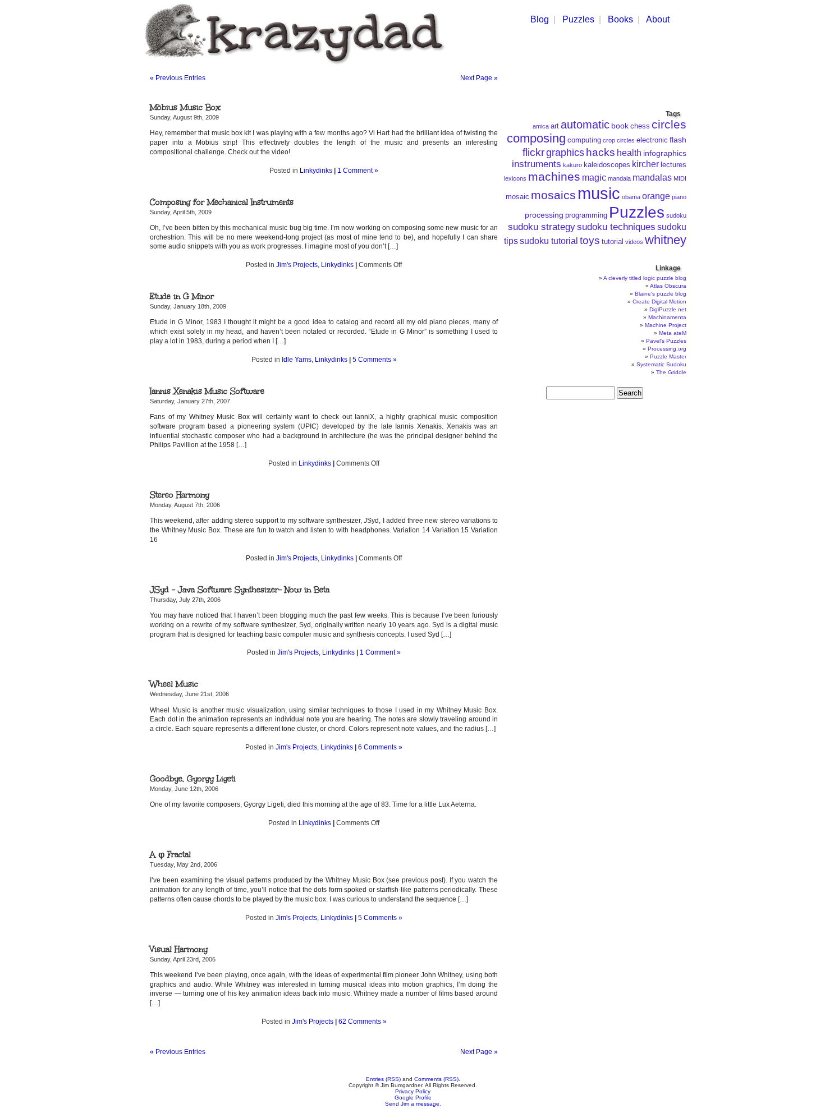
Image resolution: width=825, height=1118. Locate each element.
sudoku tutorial (549, 241)
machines (554, 176)
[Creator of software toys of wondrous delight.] (293, 66)
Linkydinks (316, 170)
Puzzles (578, 19)
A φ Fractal (170, 854)
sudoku (676, 215)
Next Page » (479, 78)
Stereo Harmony (179, 495)
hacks (600, 152)
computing (584, 140)
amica (541, 126)
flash (678, 139)
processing (544, 214)
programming (586, 215)
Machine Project (665, 325)
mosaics (553, 194)
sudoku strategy (541, 227)
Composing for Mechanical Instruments (222, 202)
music (599, 193)
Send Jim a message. (413, 1104)
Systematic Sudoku (661, 364)
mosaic (517, 197)
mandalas (652, 177)
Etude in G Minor (182, 296)
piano (679, 197)
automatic (585, 124)
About (658, 19)
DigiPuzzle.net (667, 309)
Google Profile (413, 1097)
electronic (652, 140)
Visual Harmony (179, 949)
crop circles (619, 140)
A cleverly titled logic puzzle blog (644, 278)
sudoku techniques (616, 227)
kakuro (572, 165)
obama (631, 197)
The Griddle (671, 372)
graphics (565, 152)
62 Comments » (362, 1021)
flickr (533, 152)
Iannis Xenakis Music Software (207, 391)
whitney (665, 240)
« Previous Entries (177, 78)
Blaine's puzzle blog (660, 294)
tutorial (613, 242)
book (620, 125)
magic (594, 177)
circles (669, 124)
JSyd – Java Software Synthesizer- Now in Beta (239, 590)
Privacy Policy (412, 1091)
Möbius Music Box (185, 107)
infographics (664, 153)
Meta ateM (672, 333)
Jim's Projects (297, 265)
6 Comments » (380, 747)
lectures (673, 165)
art (555, 126)
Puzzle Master (668, 356)
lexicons (515, 178)
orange (656, 196)
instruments (536, 164)
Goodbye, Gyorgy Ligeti (193, 779)
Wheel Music (174, 684)
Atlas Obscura (668, 286)
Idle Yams (296, 360)
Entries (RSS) (383, 1079)
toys (590, 240)
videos (634, 241)
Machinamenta (667, 317)
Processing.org (667, 349)
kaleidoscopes (607, 165)
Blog (539, 19)
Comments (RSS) (436, 1079)
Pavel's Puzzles (666, 341)
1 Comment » (357, 170)
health (629, 153)
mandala (619, 178)
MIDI (679, 178)
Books (620, 19)
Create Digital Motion (659, 301)
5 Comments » (374, 360)
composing (536, 138)
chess (640, 126)
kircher (645, 164)
